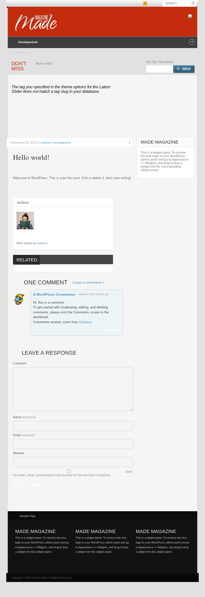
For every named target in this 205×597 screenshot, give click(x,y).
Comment (19, 363)
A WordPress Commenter (54, 294)
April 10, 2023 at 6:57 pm (93, 294)
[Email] (19, 234)
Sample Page (22, 52)
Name (17, 417)
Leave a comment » (88, 282)
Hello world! (44, 63)
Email (17, 435)
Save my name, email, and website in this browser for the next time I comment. (72, 473)
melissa (45, 142)
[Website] (25, 234)
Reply (112, 331)
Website (18, 453)
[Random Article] (192, 43)
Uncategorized (28, 42)
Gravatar (85, 322)
